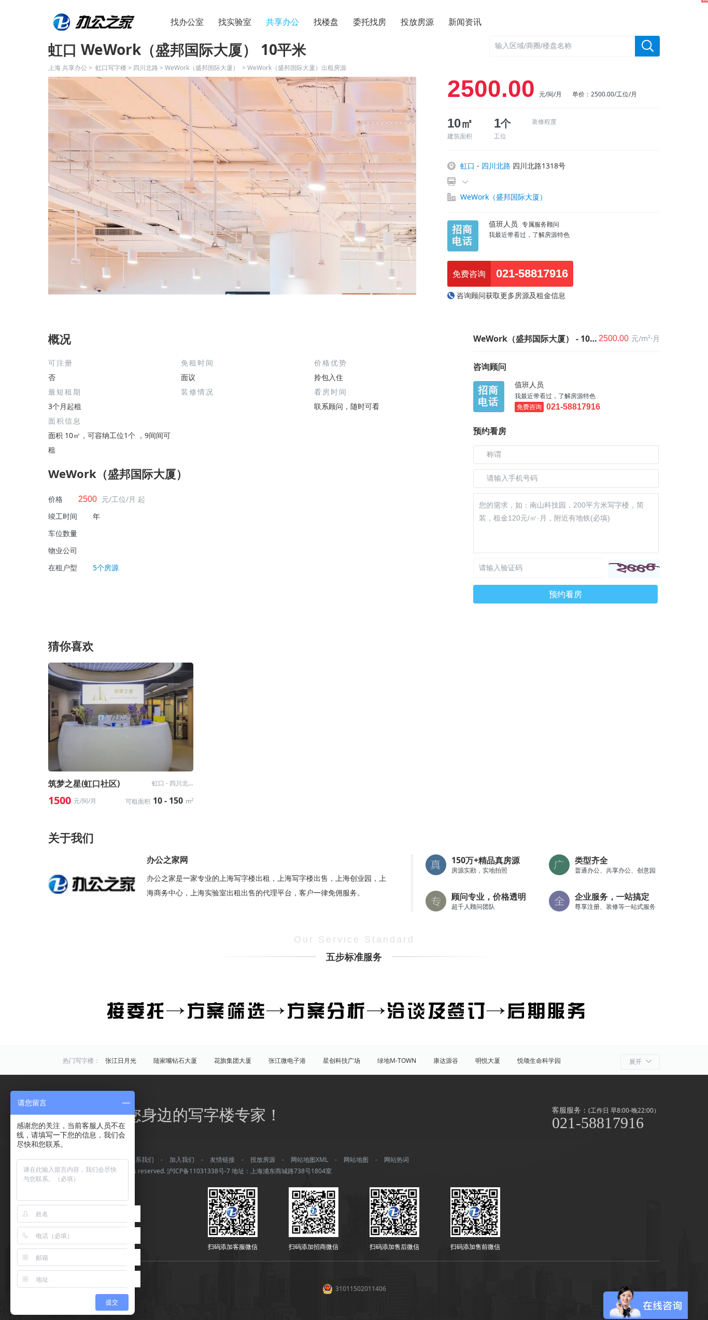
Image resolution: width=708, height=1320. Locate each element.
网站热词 (396, 1159)
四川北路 (145, 67)
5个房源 (106, 567)
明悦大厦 (487, 1060)
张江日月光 (120, 1060)
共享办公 (282, 21)
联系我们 (141, 1159)
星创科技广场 (341, 1060)
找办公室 (187, 21)
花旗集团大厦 (232, 1060)
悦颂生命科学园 (539, 1060)
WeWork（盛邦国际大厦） (202, 67)
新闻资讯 (465, 21)
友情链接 (222, 1159)
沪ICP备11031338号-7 (198, 1171)
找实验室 (234, 21)
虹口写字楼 (110, 67)
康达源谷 (445, 1060)
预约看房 (565, 594)
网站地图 (356, 1159)
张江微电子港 (287, 1060)
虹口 (467, 166)
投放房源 (417, 21)
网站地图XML (309, 1159)
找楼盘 (326, 21)
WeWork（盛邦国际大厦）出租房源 (296, 67)
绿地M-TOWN (396, 1060)
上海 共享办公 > (71, 67)
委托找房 (369, 21)
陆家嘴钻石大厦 (175, 1060)
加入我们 (181, 1159)
